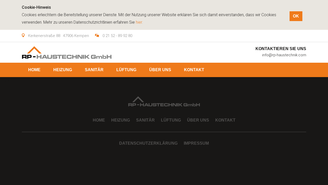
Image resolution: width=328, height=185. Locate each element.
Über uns (160, 70)
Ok (296, 16)
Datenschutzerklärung (148, 143)
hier (139, 22)
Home (34, 70)
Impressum (196, 143)
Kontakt (194, 70)
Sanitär (94, 70)
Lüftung (126, 70)
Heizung (62, 70)
